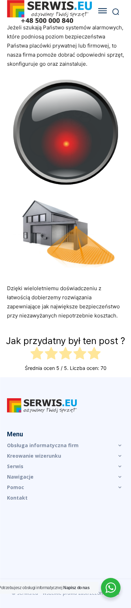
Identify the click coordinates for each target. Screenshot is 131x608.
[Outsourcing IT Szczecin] (49, 11)
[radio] (36, 354)
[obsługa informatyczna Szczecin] (65, 405)
